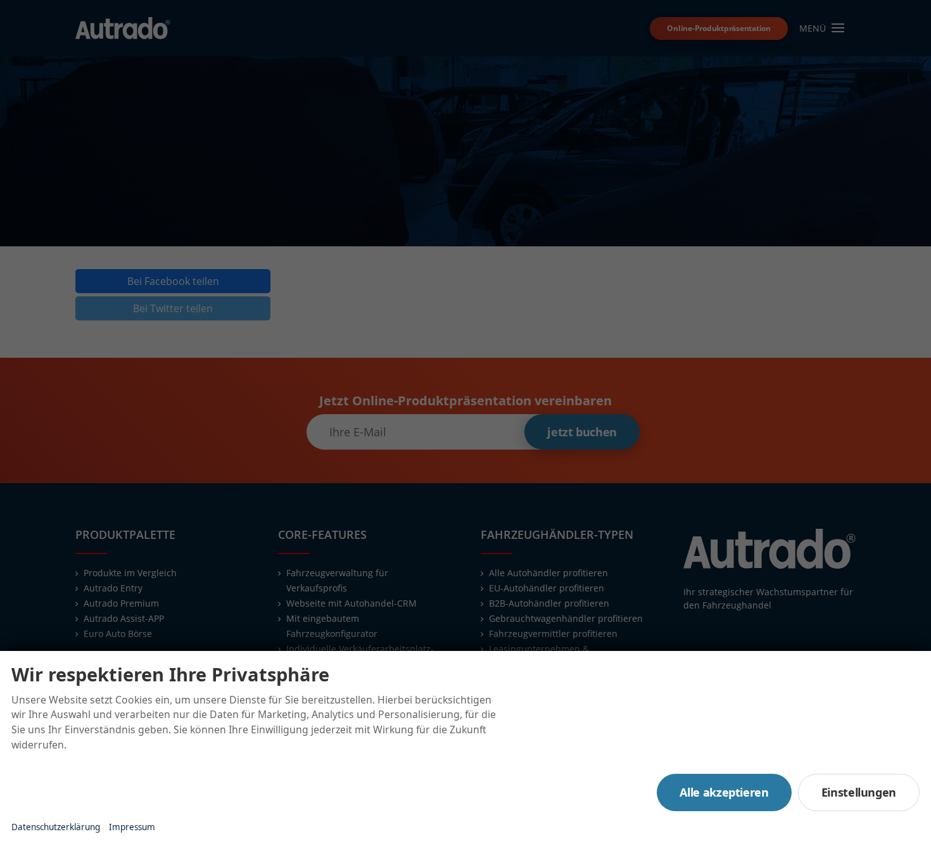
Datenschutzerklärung (55, 827)
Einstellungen (858, 792)
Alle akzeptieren (724, 792)
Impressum (132, 827)
